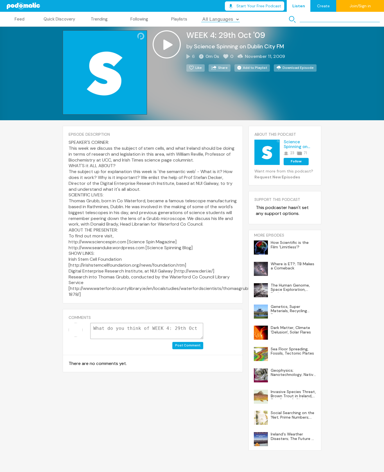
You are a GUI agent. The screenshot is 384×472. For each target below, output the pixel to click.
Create (323, 5)
